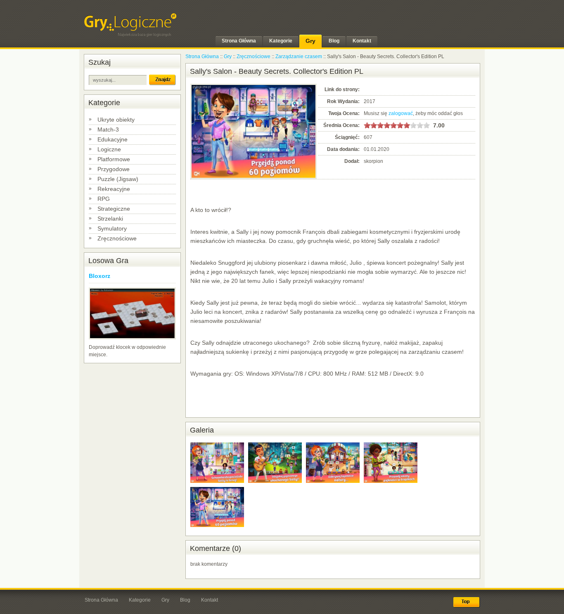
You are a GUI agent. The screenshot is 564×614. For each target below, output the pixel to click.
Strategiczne (113, 208)
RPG (103, 198)
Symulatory (112, 228)
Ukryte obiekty (116, 119)
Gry (228, 56)
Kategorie (140, 600)
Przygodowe (113, 169)
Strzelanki (110, 218)
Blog (185, 600)
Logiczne (109, 149)
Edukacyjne (112, 139)
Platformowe (113, 159)
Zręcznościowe (117, 238)
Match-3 (108, 129)
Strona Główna (202, 56)
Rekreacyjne (113, 189)
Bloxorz (99, 276)
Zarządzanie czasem (298, 56)
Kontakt (209, 600)
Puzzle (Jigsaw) (117, 179)
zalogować (401, 113)
